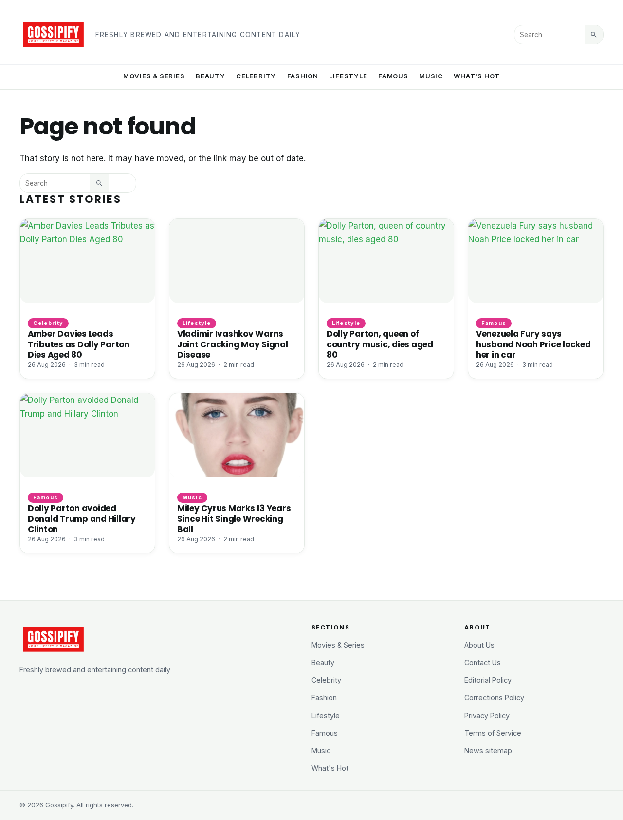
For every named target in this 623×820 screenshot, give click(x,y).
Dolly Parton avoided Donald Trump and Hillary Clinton (82, 518)
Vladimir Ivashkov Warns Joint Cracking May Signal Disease (232, 344)
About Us (479, 645)
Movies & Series (154, 76)
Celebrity (256, 76)
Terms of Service (492, 733)
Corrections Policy (494, 697)
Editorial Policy (488, 680)
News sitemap (488, 750)
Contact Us (482, 662)
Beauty (210, 76)
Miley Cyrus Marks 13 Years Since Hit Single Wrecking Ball (234, 518)
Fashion (303, 76)
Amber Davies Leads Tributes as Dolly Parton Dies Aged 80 (78, 344)
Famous (393, 76)
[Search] (594, 34)
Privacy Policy (487, 715)
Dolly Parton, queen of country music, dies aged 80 (380, 344)
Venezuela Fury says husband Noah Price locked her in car (533, 344)
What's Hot (477, 76)
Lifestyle (348, 76)
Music (431, 76)
